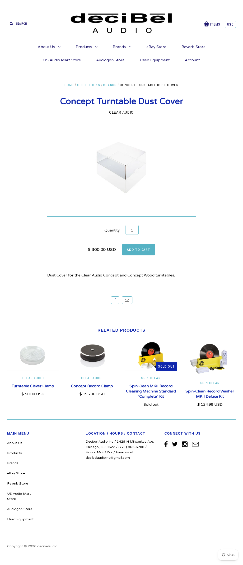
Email (127, 300)
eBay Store (156, 46)
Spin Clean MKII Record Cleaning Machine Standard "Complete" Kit (151, 391)
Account (192, 60)
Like (115, 300)
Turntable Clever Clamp (33, 386)
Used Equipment (155, 60)
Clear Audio (121, 112)
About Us (47, 46)
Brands (120, 46)
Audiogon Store (110, 60)
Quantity (112, 230)
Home (69, 85)
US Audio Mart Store (62, 60)
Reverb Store (194, 46)
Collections (88, 85)
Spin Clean (151, 378)
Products (84, 46)
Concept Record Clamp (92, 386)
